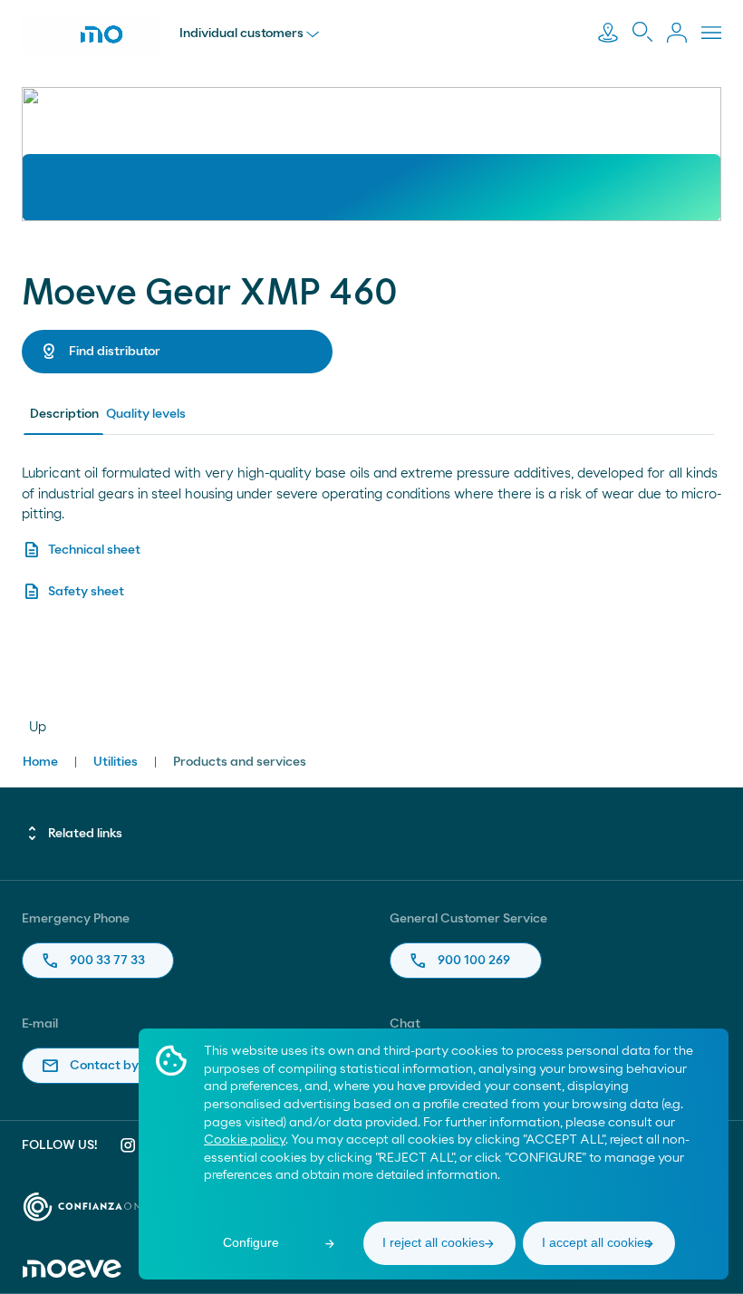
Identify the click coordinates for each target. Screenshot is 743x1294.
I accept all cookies (596, 1242)
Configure (251, 1242)
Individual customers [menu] (241, 33)
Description (64, 414)
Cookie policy (244, 1140)
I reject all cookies (433, 1242)
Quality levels (146, 414)
